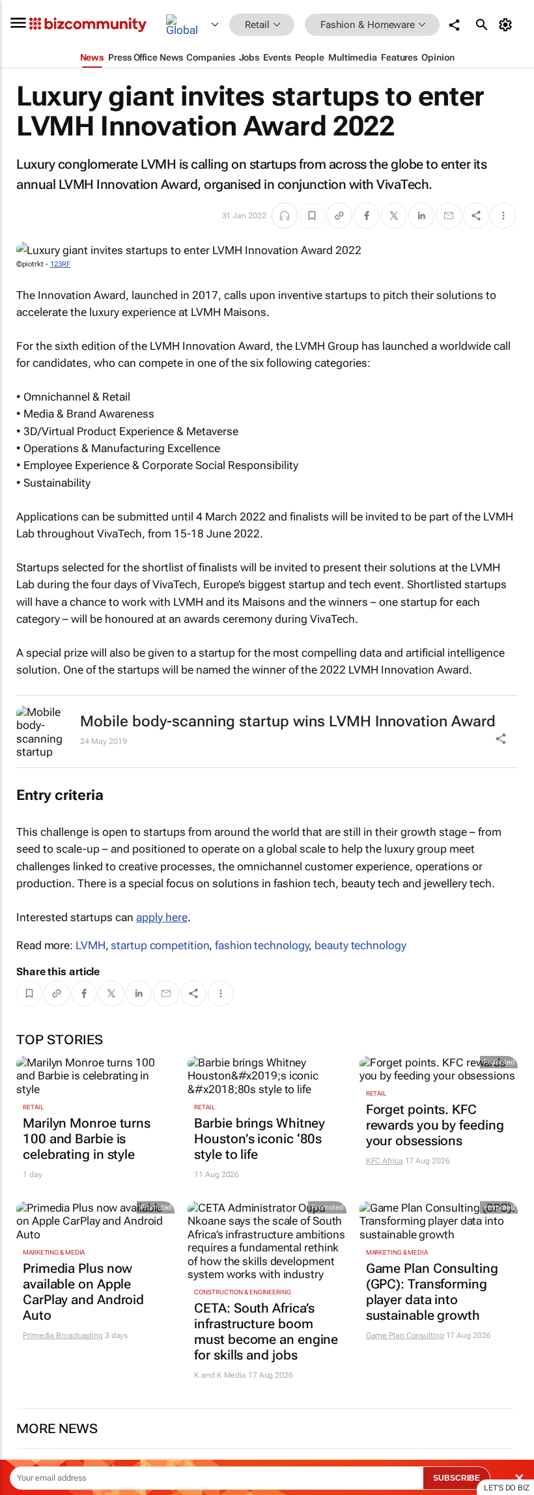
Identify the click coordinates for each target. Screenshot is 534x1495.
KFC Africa (384, 1160)
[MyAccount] (508, 25)
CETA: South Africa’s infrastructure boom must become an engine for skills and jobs (266, 1331)
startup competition (160, 945)
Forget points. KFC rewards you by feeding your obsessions (435, 1125)
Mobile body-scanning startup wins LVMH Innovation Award (288, 721)
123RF (60, 264)
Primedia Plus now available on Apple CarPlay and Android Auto (83, 1291)
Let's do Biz (506, 1487)
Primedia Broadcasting (63, 1335)
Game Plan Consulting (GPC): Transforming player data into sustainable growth (432, 1291)
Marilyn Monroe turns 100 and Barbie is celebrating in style (86, 1138)
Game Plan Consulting (405, 1335)
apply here (162, 917)
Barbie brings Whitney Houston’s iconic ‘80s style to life (259, 1138)
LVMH (90, 945)
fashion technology (262, 945)
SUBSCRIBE (456, 1478)
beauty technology (360, 945)
